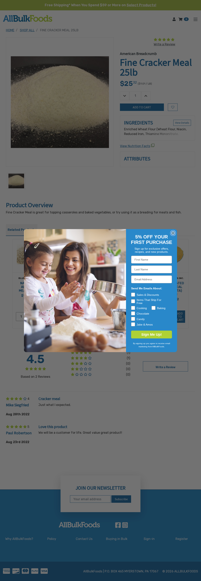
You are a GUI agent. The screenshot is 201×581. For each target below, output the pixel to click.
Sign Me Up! (151, 334)
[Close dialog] (173, 233)
